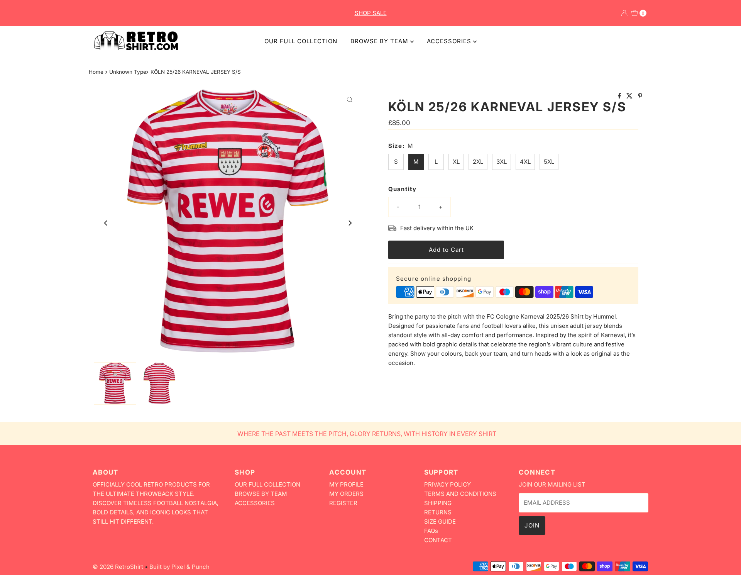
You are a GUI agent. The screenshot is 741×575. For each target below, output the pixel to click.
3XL (501, 161)
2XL (478, 161)
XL (456, 161)
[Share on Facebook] (620, 96)
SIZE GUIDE (440, 521)
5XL (549, 161)
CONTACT (438, 540)
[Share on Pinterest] (640, 96)
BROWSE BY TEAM (380, 41)
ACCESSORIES (450, 41)
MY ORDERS (346, 493)
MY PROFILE (346, 484)
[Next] (349, 222)
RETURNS (438, 512)
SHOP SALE (371, 13)
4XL (525, 161)
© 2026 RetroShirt (118, 566)
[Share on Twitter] (630, 96)
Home (96, 72)
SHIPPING (438, 503)
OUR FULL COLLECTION (300, 41)
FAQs (431, 530)
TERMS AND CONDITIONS (460, 493)
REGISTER (343, 503)
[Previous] (106, 222)
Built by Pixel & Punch (179, 566)
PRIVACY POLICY (447, 484)
